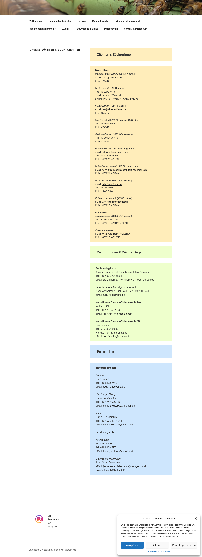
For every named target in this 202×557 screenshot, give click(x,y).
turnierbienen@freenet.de (115, 201)
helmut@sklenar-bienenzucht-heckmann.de (124, 169)
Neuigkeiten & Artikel (60, 20)
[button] (195, 518)
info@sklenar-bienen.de (114, 109)
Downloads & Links (87, 28)
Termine (81, 20)
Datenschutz (153, 551)
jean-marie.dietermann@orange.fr (122, 466)
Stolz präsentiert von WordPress (60, 549)
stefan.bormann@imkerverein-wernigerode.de (128, 279)
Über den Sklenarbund (128, 20)
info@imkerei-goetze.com (116, 151)
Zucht (65, 28)
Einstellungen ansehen (184, 545)
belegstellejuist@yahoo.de (118, 424)
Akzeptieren (132, 545)
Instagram (53, 526)
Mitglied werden (100, 20)
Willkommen (35, 20)
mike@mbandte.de (112, 77)
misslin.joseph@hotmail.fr (110, 470)
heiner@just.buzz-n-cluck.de (119, 405)
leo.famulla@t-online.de (117, 336)
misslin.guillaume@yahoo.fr (116, 233)
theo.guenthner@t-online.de (118, 451)
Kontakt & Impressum (135, 28)
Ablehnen (157, 545)
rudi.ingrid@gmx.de (114, 294)
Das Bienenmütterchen (41, 28)
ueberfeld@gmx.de (112, 184)
